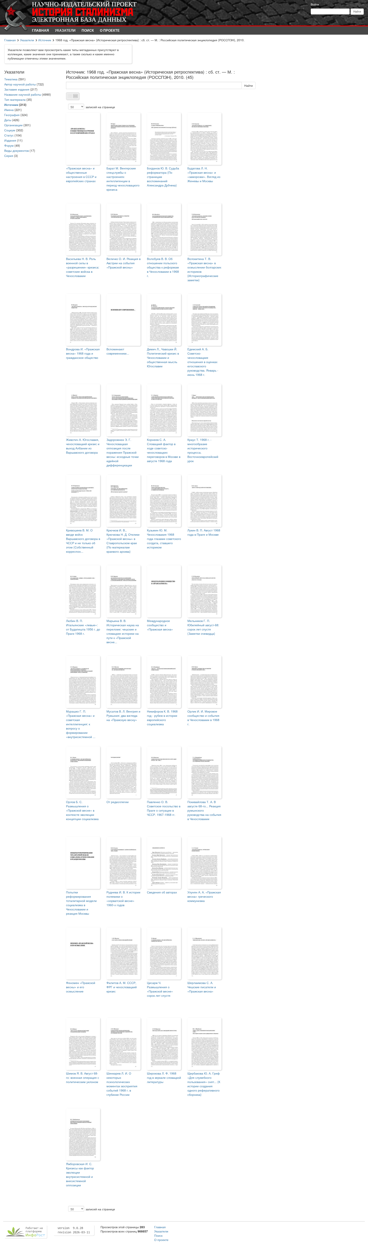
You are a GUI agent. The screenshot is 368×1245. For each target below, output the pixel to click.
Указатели (65, 30)
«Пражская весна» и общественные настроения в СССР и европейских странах (81, 174)
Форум (9, 145)
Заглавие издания (16, 89)
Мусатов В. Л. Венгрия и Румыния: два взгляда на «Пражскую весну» (123, 715)
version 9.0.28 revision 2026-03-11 (74, 1230)
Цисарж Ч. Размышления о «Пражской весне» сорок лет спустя (160, 989)
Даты (7, 120)
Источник (44, 40)
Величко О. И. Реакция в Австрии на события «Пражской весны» (123, 263)
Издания (10, 140)
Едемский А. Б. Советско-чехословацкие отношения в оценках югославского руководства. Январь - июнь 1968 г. (202, 362)
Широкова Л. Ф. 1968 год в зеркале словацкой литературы (164, 1077)
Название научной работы (22, 94)
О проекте (110, 30)
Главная (40, 30)
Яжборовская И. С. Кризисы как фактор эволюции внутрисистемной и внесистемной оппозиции (80, 1174)
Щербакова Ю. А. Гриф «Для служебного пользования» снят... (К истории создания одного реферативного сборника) (203, 1084)
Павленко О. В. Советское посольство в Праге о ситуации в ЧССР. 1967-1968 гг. (163, 808)
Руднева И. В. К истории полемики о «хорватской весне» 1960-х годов (123, 898)
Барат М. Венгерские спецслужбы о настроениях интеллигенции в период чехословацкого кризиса (122, 179)
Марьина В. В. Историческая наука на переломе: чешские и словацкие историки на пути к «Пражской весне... (122, 631)
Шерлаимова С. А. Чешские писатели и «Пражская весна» (201, 987)
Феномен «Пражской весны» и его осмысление (80, 987)
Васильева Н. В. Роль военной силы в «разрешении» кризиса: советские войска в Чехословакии (82, 267)
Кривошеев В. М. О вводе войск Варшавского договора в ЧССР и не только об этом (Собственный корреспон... (83, 541)
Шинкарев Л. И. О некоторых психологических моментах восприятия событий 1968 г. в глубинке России (121, 1084)
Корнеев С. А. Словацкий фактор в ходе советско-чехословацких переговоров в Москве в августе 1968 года (163, 450)
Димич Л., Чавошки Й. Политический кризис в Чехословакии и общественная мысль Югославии (163, 357)
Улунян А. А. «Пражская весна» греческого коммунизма (204, 896)
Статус (9, 135)
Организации (13, 125)
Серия (8, 155)
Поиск (88, 30)
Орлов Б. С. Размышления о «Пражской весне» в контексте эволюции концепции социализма (82, 810)
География (12, 115)
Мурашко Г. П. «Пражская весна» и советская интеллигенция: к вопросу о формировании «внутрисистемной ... (80, 724)
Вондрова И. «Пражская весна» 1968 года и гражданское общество (83, 353)
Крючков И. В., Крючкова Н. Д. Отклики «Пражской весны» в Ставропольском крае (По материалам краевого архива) (122, 541)
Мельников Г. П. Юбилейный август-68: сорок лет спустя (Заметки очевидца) (203, 627)
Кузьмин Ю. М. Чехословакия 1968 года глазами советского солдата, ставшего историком (164, 538)
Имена (9, 110)
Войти (315, 4)
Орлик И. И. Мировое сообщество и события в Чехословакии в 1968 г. (203, 717)
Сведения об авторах (162, 892)
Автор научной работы (20, 84)
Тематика (10, 79)
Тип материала (15, 99)
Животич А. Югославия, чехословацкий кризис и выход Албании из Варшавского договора (82, 445)
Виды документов (16, 150)
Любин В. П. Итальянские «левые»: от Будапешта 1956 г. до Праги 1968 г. (83, 627)
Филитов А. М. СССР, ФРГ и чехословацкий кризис (121, 987)
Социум (9, 130)
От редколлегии (117, 802)
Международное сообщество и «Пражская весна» (160, 625)
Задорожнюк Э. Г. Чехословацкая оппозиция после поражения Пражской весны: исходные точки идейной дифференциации (122, 452)
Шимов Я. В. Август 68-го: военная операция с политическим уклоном (82, 1077)
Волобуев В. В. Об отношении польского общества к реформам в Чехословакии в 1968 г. (163, 267)
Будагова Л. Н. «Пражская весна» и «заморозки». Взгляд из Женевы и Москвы (203, 174)
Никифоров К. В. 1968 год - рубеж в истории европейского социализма (162, 717)
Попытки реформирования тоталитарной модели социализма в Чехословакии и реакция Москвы (81, 903)
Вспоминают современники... (117, 351)
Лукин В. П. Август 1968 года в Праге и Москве (203, 532)
